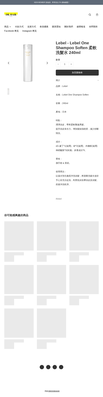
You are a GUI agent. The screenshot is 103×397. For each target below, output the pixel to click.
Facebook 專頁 (11, 31)
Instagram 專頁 (29, 31)
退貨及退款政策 (54, 391)
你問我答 (93, 26)
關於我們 (68, 26)
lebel (59, 199)
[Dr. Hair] (11, 14)
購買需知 (56, 26)
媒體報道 (81, 26)
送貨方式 (31, 26)
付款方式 (19, 26)
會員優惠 (44, 26)
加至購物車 (77, 72)
